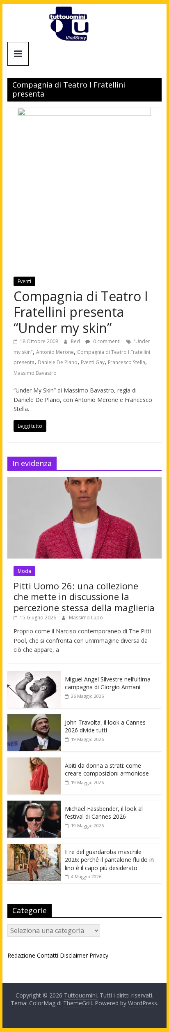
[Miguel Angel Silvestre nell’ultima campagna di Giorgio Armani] (34, 675)
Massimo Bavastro (35, 372)
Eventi (24, 281)
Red (76, 341)
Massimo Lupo (86, 617)
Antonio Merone (55, 352)
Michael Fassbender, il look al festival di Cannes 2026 (104, 813)
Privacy (98, 955)
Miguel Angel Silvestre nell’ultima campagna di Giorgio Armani (108, 683)
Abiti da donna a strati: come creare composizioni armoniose (107, 770)
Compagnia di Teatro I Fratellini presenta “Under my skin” (81, 312)
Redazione (21, 955)
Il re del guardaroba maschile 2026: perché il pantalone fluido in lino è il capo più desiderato (109, 860)
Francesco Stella (126, 362)
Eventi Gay (93, 362)
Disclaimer (74, 955)
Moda (24, 571)
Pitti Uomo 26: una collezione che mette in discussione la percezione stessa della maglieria (84, 596)
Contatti (47, 955)
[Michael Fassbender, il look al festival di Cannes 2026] (34, 805)
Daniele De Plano (58, 362)
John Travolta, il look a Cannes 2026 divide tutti (105, 726)
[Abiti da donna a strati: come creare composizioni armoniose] (34, 762)
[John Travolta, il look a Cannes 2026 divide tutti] (34, 719)
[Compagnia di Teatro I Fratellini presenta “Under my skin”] (84, 112)
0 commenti (106, 341)
